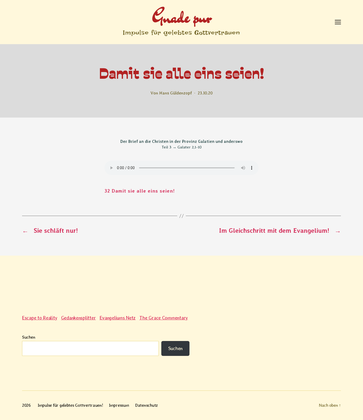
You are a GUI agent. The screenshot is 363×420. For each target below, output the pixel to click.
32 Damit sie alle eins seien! (139, 191)
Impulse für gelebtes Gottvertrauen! (70, 405)
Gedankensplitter (78, 318)
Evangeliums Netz (118, 318)
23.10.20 (205, 92)
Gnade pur (182, 17)
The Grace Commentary (163, 318)
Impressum (119, 405)
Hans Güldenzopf (175, 92)
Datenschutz (146, 405)
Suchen (28, 337)
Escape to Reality (39, 318)
